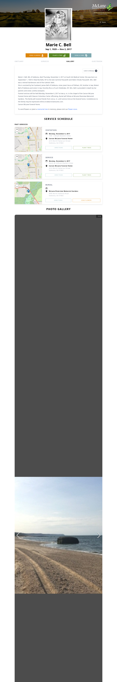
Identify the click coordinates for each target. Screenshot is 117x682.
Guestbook (97, 61)
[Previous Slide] (18, 535)
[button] (28, 137)
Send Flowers (86, 200)
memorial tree (42, 109)
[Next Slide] (99, 535)
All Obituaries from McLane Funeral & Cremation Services (103, 13)
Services (45, 61)
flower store (72, 109)
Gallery (70, 61)
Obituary (19, 61)
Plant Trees (86, 147)
